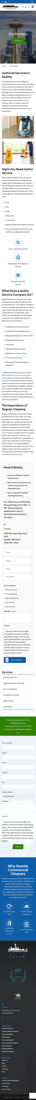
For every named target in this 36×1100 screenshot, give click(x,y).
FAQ (3, 1072)
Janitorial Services (11, 590)
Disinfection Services (11, 695)
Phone (4, 753)
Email (4, 762)
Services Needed (8, 792)
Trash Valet (7, 707)
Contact (4, 1066)
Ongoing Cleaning (7, 1048)
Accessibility (17, 1097)
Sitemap (24, 1097)
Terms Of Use (6, 1083)
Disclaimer (5, 1086)
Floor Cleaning (9, 602)
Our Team (5, 1069)
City (3, 782)
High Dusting (8, 701)
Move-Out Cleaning (8, 1051)
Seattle (7, 529)
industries (5, 381)
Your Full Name (7, 743)
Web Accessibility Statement (10, 1080)
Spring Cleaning (6, 1046)
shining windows (20, 353)
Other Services (10, 607)
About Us (4, 1060)
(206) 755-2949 (19, 726)
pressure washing (21, 375)
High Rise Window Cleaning (13, 683)
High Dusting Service (12, 598)
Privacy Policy (6, 1089)
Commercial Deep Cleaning (10, 1043)
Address (5, 772)
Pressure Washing (11, 594)
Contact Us (18, 41)
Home (4, 66)
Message (10, 611)
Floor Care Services (8, 1040)
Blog (3, 1063)
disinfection (10, 375)
